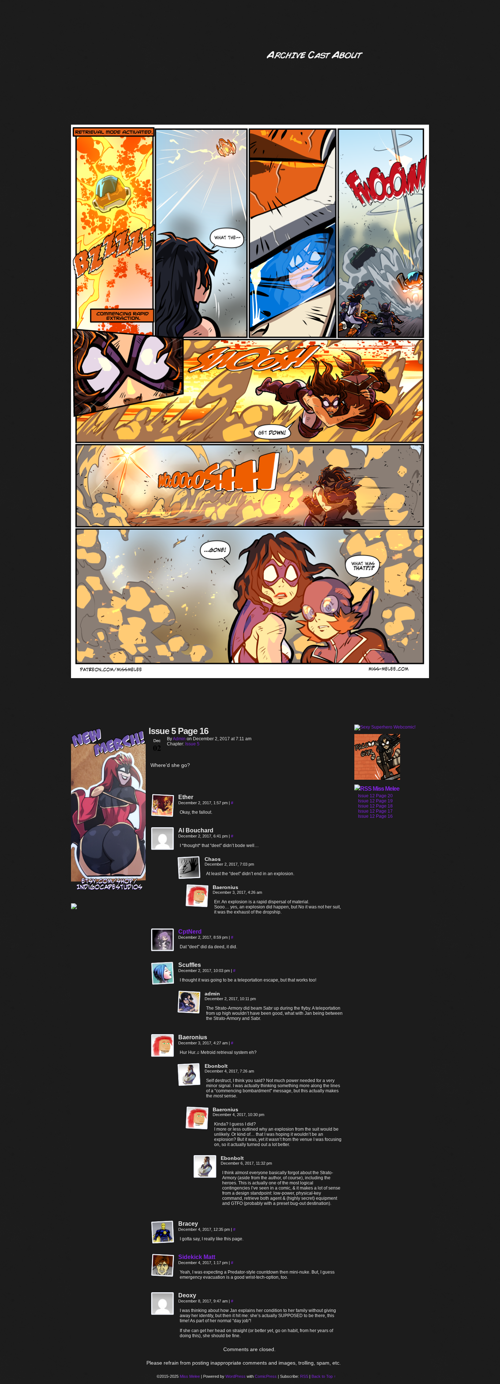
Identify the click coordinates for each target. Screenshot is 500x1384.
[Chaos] (189, 868)
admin (179, 738)
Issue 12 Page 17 (375, 811)
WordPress (235, 1376)
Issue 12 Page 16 (375, 816)
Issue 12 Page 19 (375, 800)
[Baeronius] (197, 896)
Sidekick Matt (196, 1257)
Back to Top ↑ (323, 1376)
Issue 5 (192, 743)
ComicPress (266, 1376)
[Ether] (163, 805)
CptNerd (190, 932)
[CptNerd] (163, 950)
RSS (304, 1376)
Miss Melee (386, 789)
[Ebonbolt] (189, 1074)
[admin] (189, 1002)
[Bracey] (163, 1232)
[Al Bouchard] (163, 839)
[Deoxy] (163, 1304)
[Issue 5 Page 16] (250, 676)
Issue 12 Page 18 (375, 806)
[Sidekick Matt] (163, 1275)
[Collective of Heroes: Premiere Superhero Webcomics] (108, 906)
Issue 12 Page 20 (375, 795)
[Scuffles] (163, 973)
